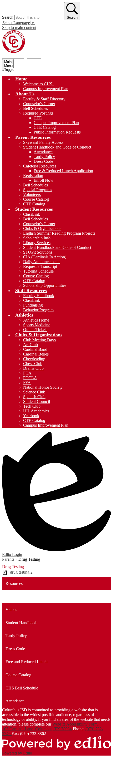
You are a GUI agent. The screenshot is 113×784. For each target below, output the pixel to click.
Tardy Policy (44, 156)
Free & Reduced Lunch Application (63, 171)
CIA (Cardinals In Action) (44, 257)
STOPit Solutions (37, 252)
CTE (38, 118)
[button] (21, 78)
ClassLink (31, 214)
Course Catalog (36, 199)
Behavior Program (38, 310)
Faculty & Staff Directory (44, 99)
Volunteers (32, 194)
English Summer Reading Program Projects (59, 233)
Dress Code (43, 161)
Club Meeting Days (39, 340)
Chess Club (32, 363)
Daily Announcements (41, 261)
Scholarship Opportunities (44, 285)
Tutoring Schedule (38, 271)
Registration (33, 175)
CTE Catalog (45, 127)
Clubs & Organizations (42, 228)
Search (7, 17)
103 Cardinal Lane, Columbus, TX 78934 (37, 729)
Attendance (43, 152)
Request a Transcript (40, 266)
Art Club (30, 344)
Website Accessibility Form (74, 724)
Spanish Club (34, 397)
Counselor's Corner (39, 103)
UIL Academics (36, 411)
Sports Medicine (36, 325)
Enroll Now (43, 180)
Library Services (36, 242)
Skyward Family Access (43, 142)
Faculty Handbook (38, 295)
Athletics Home (36, 320)
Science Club (34, 392)
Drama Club (33, 368)
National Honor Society (43, 387)
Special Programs (37, 190)
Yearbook (31, 415)
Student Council (36, 401)
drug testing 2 (21, 572)
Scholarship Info (36, 238)
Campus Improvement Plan (45, 88)
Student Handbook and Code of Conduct (57, 147)
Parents (8, 559)
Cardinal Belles (36, 354)
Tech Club (31, 406)
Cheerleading (34, 359)
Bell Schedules (35, 108)
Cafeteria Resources (39, 166)
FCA (27, 373)
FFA (27, 382)
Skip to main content (19, 27)
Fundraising (33, 305)
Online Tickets (35, 329)
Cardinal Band (35, 349)
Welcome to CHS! (38, 84)
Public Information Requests (57, 132)
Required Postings (38, 113)
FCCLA (30, 378)
